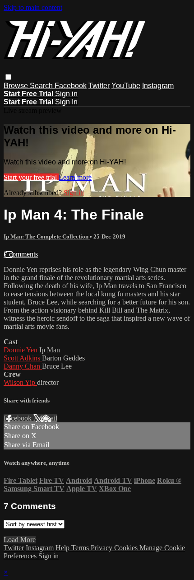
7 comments (21, 254)
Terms (81, 548)
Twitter (99, 85)
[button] (8, 77)
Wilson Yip (20, 382)
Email (49, 418)
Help (63, 548)
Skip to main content (33, 7)
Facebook (71, 85)
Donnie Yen (21, 350)
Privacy (102, 548)
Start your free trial (31, 177)
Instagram (158, 85)
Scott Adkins (23, 358)
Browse (17, 85)
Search (42, 85)
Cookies (126, 548)
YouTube (125, 85)
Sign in (66, 94)
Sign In (66, 102)
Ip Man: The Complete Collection (47, 236)
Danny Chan (23, 366)
